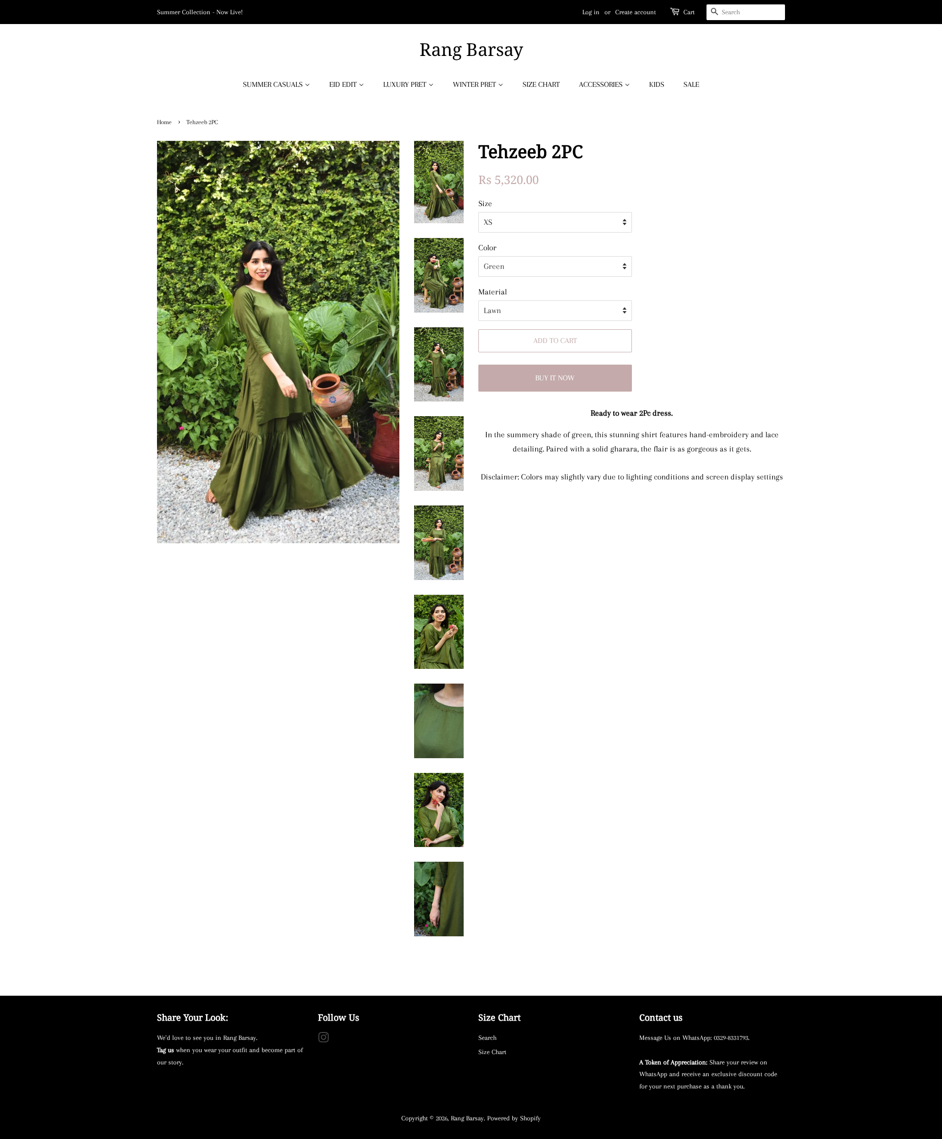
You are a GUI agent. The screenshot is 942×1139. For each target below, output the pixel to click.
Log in (591, 12)
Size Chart (492, 1052)
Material (492, 291)
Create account (635, 12)
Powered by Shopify (514, 1118)
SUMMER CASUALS (274, 84)
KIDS (656, 84)
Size (485, 203)
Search (487, 1037)
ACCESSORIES (602, 84)
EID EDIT (344, 84)
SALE (691, 84)
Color (487, 247)
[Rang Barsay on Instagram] (323, 1039)
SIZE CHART (541, 84)
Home (164, 122)
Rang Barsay (471, 49)
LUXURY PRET (405, 84)
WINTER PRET (475, 84)
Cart (689, 12)
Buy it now (555, 377)
